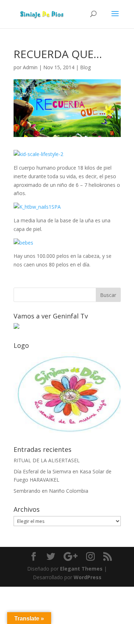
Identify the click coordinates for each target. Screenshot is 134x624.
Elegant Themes (81, 568)
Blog (85, 67)
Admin (30, 67)
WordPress (87, 577)
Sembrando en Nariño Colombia (51, 490)
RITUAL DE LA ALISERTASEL (47, 460)
